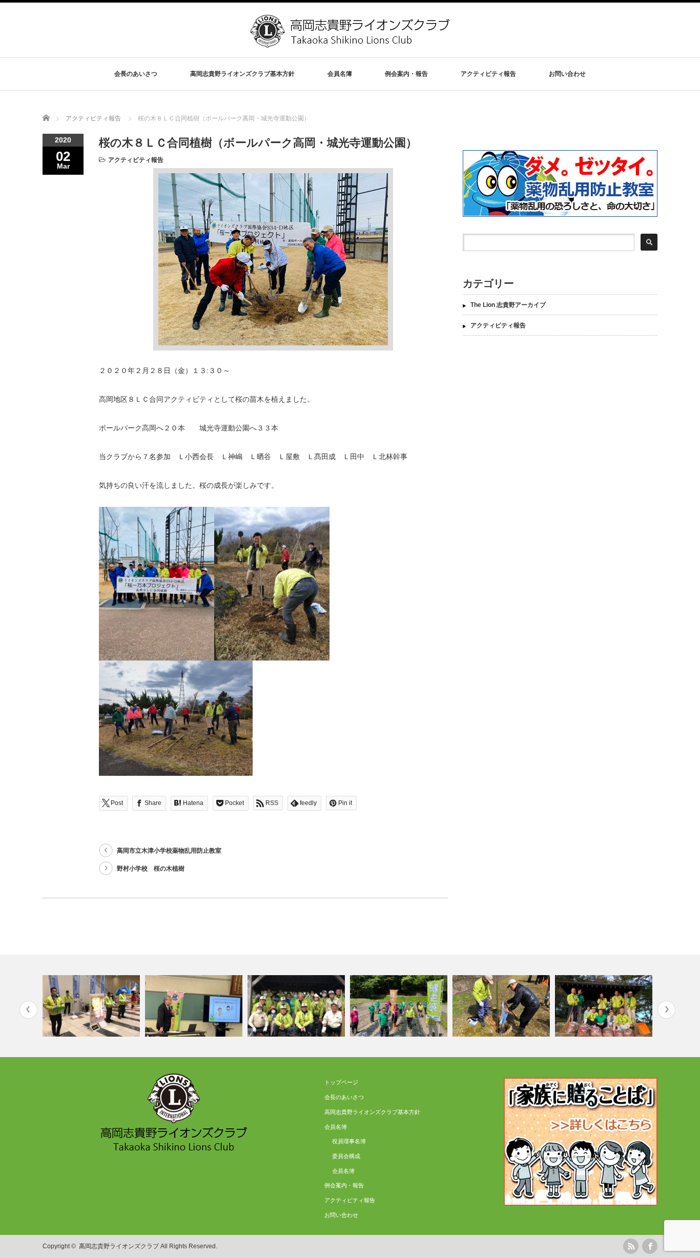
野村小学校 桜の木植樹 (150, 868)
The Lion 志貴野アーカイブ (508, 304)
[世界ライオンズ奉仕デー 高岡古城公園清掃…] (297, 1006)
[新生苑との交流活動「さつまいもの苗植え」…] (400, 1006)
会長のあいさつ (135, 73)
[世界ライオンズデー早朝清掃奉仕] (605, 1006)
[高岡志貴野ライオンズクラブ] (351, 44)
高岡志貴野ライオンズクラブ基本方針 (242, 73)
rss (631, 1246)
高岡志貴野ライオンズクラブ (119, 1246)
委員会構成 (346, 1156)
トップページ (341, 1082)
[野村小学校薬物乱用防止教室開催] (195, 1006)
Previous (28, 1010)
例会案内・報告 (406, 73)
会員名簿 (343, 1171)
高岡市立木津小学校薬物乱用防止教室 (169, 850)
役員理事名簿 (349, 1141)
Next (666, 1010)
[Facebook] (649, 1246)
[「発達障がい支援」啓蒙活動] (92, 1006)
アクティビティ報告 (488, 73)
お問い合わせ (567, 73)
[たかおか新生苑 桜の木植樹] (502, 1006)
